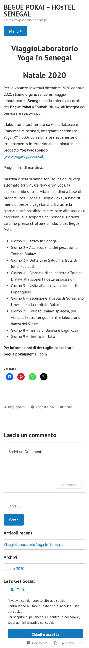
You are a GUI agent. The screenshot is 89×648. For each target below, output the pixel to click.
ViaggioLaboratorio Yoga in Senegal (33, 544)
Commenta (68, 485)
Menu (18, 31)
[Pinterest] (24, 589)
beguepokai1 (17, 407)
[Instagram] (18, 589)
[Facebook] (13, 589)
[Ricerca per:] (44, 506)
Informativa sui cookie (38, 622)
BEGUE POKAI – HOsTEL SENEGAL (39, 10)
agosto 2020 (14, 568)
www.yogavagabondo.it (24, 156)
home (69, 407)
